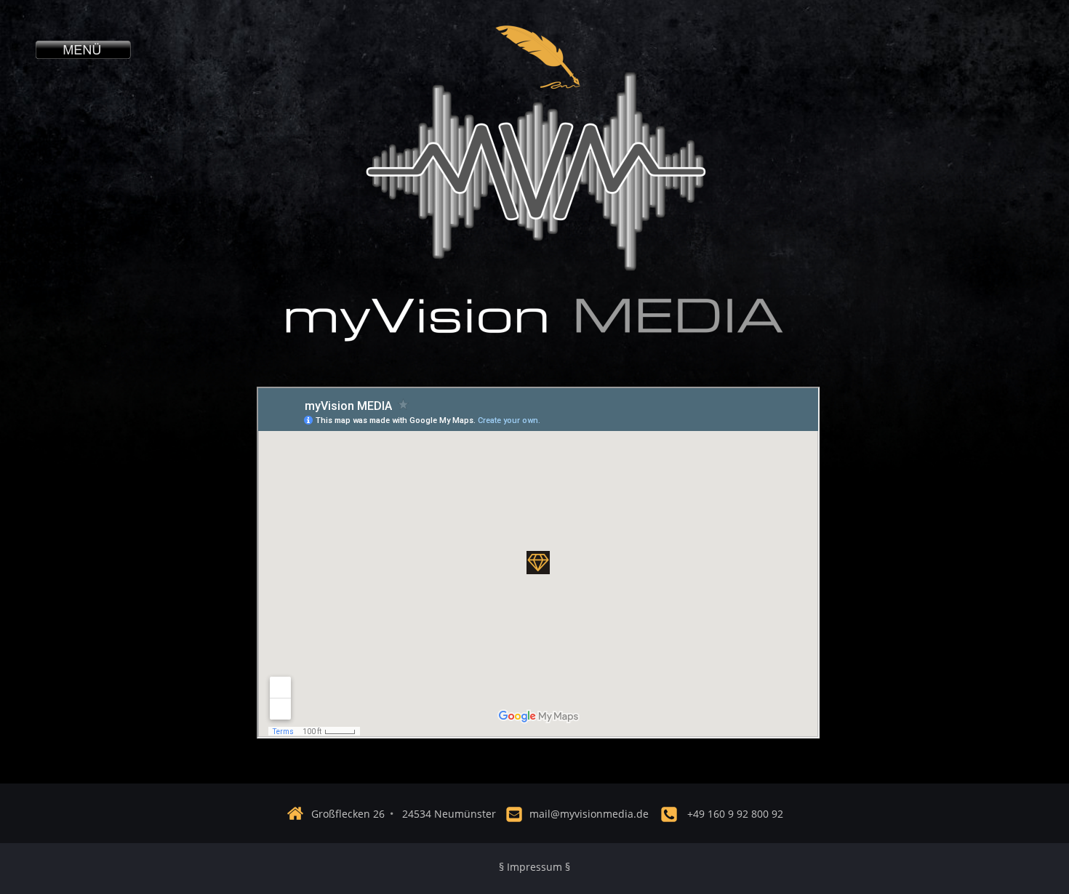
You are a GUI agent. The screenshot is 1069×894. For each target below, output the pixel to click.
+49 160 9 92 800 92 (735, 814)
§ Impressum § (534, 867)
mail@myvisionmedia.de (589, 814)
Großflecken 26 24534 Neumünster (403, 814)
